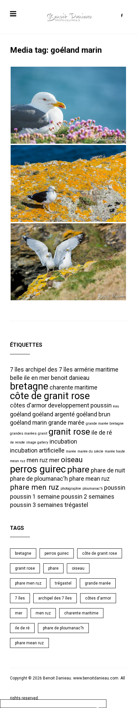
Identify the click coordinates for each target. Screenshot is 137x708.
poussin (114, 487)
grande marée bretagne (105, 423)
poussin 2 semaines (87, 496)
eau (116, 406)
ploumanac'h (92, 488)
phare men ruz (34, 487)
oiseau (72, 459)
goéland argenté (53, 414)
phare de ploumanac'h (39, 478)
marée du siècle (90, 451)
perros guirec (38, 469)
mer (54, 460)
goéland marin (28, 422)
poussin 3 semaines (36, 505)
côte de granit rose (50, 396)
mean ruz (17, 461)
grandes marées (23, 433)
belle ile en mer (30, 378)
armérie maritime (96, 369)
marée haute (115, 451)
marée (71, 451)
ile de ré (101, 432)
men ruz (37, 460)
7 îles (17, 369)
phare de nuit (108, 470)
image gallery (37, 442)
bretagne (29, 386)
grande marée (66, 422)
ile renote (17, 442)
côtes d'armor (28, 405)
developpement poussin (80, 405)
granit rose (69, 432)
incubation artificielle (37, 450)
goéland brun (93, 414)
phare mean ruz (89, 478)
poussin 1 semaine (35, 496)
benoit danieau (70, 378)
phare (78, 469)
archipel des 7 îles (49, 369)
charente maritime (73, 387)
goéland (20, 414)
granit (42, 433)
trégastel (76, 505)
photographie (71, 488)
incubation (63, 441)
